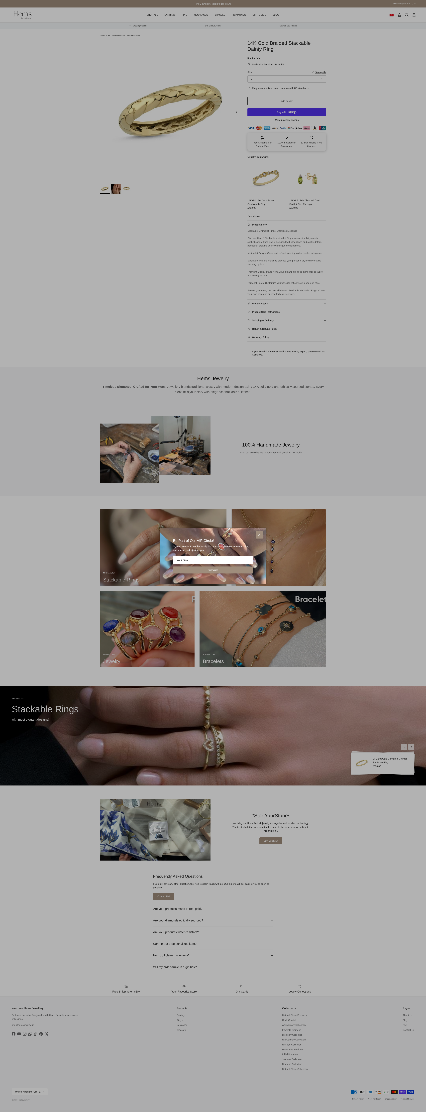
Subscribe (213, 570)
